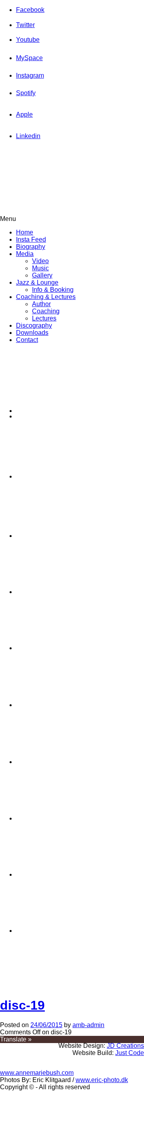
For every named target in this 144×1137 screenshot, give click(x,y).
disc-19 (22, 1005)
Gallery (42, 275)
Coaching (46, 311)
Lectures (44, 318)
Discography (34, 325)
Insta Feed (31, 239)
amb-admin (88, 1025)
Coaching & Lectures (46, 296)
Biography (30, 246)
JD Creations (125, 1045)
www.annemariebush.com (37, 1072)
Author (41, 304)
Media (25, 253)
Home (24, 232)
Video (40, 261)
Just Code (129, 1052)
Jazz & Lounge (37, 282)
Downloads (32, 332)
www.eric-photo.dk (102, 1079)
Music (40, 268)
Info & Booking (53, 289)
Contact (27, 339)
